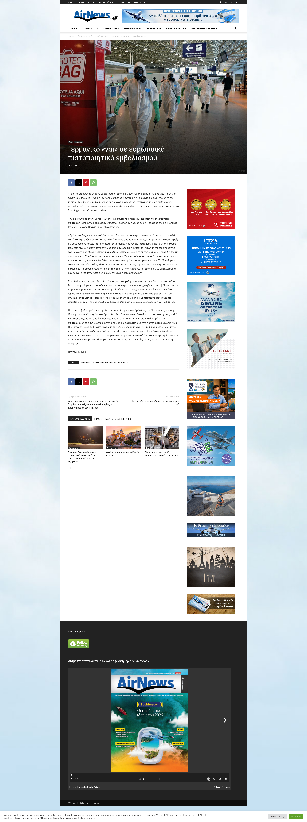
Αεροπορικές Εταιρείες (108, 2)
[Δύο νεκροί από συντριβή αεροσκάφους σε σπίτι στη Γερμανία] (162, 437)
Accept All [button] (296, 816)
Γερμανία (85, 362)
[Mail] (226, 2)
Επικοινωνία (139, 2)
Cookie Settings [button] (278, 816)
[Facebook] (220, 2)
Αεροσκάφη (126, 2)
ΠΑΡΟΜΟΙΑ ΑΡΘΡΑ (80, 419)
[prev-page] (70, 468)
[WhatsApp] (93, 182)
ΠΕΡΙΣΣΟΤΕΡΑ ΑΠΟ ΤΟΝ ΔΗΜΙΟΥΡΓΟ (112, 419)
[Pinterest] (86, 182)
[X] (236, 2)
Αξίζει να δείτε (175, 28)
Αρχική (71, 36)
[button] (235, 28)
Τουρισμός (89, 28)
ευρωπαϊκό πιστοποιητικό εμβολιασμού (110, 362)
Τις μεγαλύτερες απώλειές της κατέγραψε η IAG (155, 403)
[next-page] (75, 468)
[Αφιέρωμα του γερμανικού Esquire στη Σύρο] (123, 437)
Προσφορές (131, 28)
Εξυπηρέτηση (153, 28)
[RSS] (231, 2)
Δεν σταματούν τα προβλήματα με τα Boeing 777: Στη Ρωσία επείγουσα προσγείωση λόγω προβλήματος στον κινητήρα (94, 404)
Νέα (72, 28)
